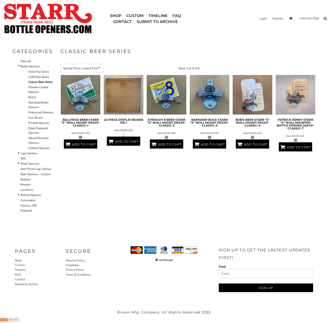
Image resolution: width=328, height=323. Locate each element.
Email (222, 267)
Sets (23, 158)
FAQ (18, 275)
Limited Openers (38, 148)
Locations (26, 190)
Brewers (25, 184)
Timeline (20, 270)
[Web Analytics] (9, 321)
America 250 (28, 206)
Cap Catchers (28, 153)
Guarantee (72, 265)
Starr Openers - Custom (35, 174)
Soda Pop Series (38, 72)
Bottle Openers (30, 66)
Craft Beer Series (38, 77)
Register (278, 18)
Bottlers (25, 179)
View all (25, 61)
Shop (18, 260)
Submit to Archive (26, 284)
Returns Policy (75, 260)
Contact (20, 279)
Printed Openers (38, 123)
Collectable (27, 200)
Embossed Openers (40, 112)
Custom (20, 265)
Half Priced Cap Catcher (35, 169)
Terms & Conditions (78, 275)
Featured (26, 211)
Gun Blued (35, 118)
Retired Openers (30, 195)
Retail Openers (29, 164)
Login (263, 18)
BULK (32, 97)
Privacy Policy (75, 270)
